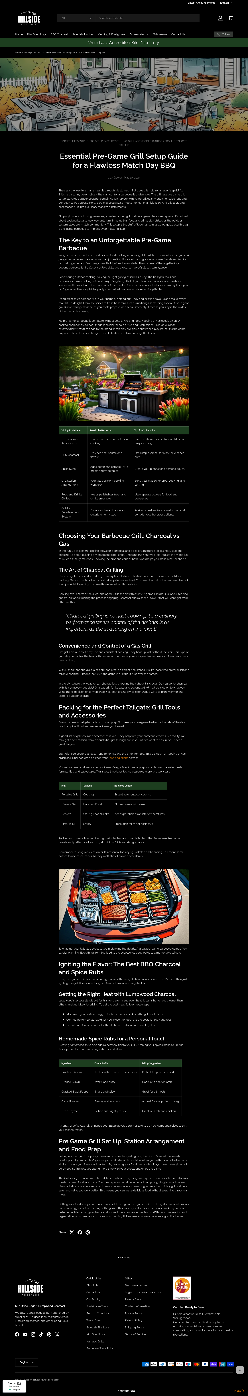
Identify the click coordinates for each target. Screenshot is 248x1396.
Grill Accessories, (140, 141)
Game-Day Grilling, (116, 141)
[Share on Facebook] (80, 1232)
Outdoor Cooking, (164, 141)
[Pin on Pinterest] (88, 1232)
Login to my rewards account (143, 1292)
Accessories (137, 34)
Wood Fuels (94, 1320)
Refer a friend (133, 1299)
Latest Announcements (201, 2)
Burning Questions (32, 53)
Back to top (124, 1257)
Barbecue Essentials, (75, 141)
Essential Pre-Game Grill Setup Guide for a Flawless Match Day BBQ (74, 53)
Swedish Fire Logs (97, 1327)
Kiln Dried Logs (36, 34)
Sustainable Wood (97, 1306)
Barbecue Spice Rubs (99, 1348)
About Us (92, 1285)
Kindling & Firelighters (111, 34)
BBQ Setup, (97, 141)
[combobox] (128, 18)
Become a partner (136, 1285)
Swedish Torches (82, 34)
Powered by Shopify (49, 1380)
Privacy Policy (133, 1313)
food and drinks (118, 758)
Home (19, 34)
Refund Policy (133, 1320)
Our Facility (93, 1299)
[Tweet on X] (72, 1232)
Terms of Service (135, 1334)
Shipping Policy (134, 1327)
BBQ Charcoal (59, 34)
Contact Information (137, 1306)
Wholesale (160, 34)
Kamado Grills (95, 1341)
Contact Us (178, 34)
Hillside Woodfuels (31, 1380)
